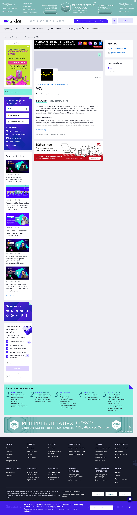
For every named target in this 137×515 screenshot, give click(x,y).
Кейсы (8, 457)
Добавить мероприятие (102, 480)
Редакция (111, 494)
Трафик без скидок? (121, 479)
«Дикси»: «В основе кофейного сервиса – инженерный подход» (14, 179)
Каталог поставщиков (75, 454)
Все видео (10, 295)
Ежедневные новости (17, 341)
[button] (37, 29)
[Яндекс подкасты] (57, 21)
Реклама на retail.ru (12, 43)
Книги (118, 469)
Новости (9, 451)
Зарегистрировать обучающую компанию (76, 476)
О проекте (97, 494)
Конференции (31, 457)
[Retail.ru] (15, 21)
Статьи (8, 448)
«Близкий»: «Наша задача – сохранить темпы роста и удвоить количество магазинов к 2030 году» (16, 259)
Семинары (51, 448)
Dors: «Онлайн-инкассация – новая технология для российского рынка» (17, 233)
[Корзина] (114, 21)
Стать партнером (121, 454)
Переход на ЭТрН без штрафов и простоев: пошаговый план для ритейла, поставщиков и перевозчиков (17, 206)
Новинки (118, 472)
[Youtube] (47, 21)
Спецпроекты (121, 444)
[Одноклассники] (44, 21)
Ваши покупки (10, 472)
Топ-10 (117, 476)
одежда (44, 94)
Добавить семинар (74, 480)
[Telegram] (41, 21)
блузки (58, 94)
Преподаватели (53, 456)
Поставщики (29, 37)
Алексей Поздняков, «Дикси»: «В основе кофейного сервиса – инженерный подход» (43, 398)
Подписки (9, 476)
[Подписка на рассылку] (31, 21)
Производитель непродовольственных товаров (52, 84)
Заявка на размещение (102, 448)
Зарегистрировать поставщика (54, 473)
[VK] (34, 21)
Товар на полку (100, 461)
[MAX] (38, 21)
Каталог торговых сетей (76, 451)
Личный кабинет (13, 469)
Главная (6, 37)
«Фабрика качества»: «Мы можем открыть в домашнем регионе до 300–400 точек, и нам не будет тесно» (17, 287)
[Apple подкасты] (63, 21)
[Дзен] (54, 21)
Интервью (9, 454)
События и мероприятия (18, 352)
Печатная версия (100, 454)
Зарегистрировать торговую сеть (33, 473)
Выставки (30, 454)
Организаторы (32, 451)
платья (51, 94)
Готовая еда (119, 451)
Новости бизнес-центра (76, 448)
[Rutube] (50, 21)
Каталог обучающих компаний (54, 452)
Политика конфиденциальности (72, 491)
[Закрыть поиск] (82, 30)
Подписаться (17, 368)
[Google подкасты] (60, 21)
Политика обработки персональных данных (74, 496)
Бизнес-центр (17, 37)
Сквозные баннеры (101, 451)
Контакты (125, 494)
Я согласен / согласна (101, 508)
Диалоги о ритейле (121, 448)
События (31, 444)
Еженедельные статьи (17, 345)
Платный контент (100, 457)
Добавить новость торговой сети (33, 479)
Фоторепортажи (11, 461)
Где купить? (119, 482)
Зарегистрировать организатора (101, 476)
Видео (117, 457)
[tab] (41, 101)
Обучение (52, 444)
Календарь (30, 448)
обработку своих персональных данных (17, 378)
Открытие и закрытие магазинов (17, 357)
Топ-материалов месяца (18, 349)
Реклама (98, 444)
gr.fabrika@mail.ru (118, 52)
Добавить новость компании (54, 479)
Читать (9, 444)
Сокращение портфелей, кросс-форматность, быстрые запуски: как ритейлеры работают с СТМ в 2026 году (68, 402)
